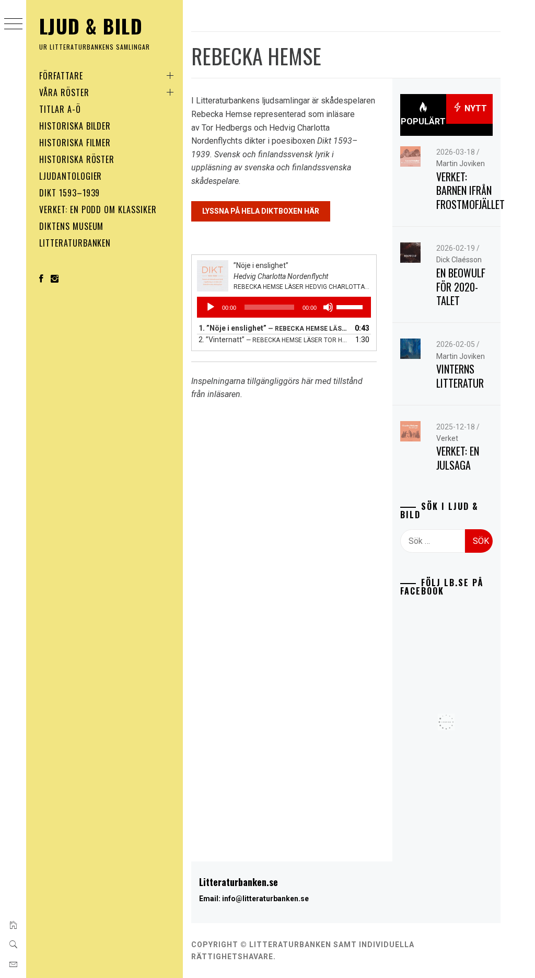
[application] (284, 307)
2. (273, 339)
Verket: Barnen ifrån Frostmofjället (470, 190)
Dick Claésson (459, 259)
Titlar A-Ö (60, 109)
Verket (447, 438)
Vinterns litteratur (460, 376)
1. (273, 328)
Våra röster (64, 92)
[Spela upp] (210, 307)
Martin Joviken (460, 163)
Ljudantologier (70, 176)
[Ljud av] (328, 307)
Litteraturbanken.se (238, 882)
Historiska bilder (75, 126)
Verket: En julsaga (457, 458)
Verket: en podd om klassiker (98, 209)
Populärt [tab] (423, 121)
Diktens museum (71, 226)
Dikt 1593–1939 (69, 193)
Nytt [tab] (474, 108)
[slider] (351, 306)
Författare (61, 75)
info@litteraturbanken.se (265, 898)
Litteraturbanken (75, 243)
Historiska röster (76, 159)
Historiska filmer (75, 142)
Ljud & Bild (91, 25)
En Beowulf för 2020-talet (460, 286)
